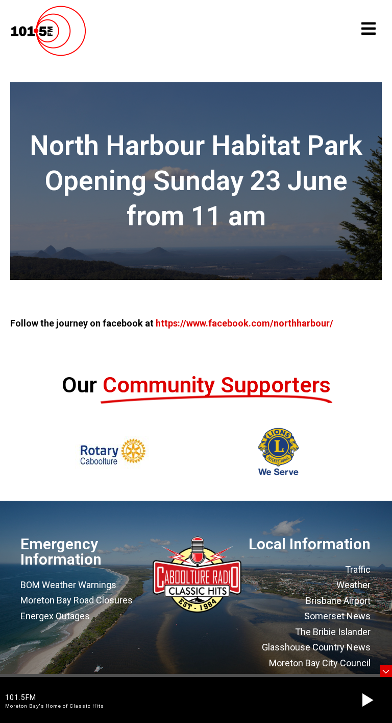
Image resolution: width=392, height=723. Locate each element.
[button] (367, 700)
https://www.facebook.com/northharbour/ (244, 323)
